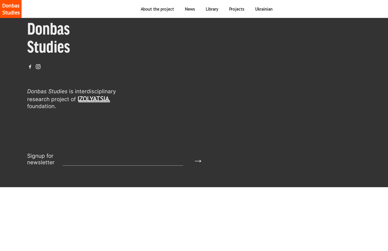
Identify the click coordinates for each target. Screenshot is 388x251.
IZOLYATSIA (93, 99)
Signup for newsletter (41, 159)
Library (212, 9)
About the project (157, 9)
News (190, 9)
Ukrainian (264, 9)
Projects (236, 9)
